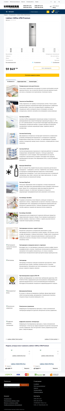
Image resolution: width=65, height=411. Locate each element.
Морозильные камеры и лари (11, 400)
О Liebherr (6, 1)
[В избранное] (55, 62)
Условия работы (30, 1)
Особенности (10, 81)
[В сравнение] (36, 62)
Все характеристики (11, 62)
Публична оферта (38, 392)
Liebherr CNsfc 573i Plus (47, 364)
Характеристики (21, 81)
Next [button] (58, 50)
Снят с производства (46, 68)
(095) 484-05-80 (27, 7)
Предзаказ (26, 368)
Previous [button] (6, 50)
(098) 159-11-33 (27, 5)
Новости (23, 1)
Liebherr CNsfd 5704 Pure (18, 364)
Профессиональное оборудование (13, 405)
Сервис (36, 1)
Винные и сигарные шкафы (11, 402)
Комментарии (32, 81)
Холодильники (7, 398)
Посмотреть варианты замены (32, 75)
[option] (10, 50)
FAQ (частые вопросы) (15, 1)
